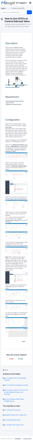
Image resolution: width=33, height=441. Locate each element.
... (9, 8)
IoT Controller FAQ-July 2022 (12, 410)
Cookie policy (27, 438)
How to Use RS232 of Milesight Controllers (16, 385)
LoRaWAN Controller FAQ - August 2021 (15, 415)
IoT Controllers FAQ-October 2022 (13, 425)
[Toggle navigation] (30, 2)
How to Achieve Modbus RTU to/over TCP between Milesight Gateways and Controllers (16, 392)
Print (6, 370)
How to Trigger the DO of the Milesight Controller (15, 379)
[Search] (29, 12)
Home (3, 8)
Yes (21, 359)
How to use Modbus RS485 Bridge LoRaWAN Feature (14, 400)
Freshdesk (18, 438)
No (12, 359)
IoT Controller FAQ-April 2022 (12, 420)
